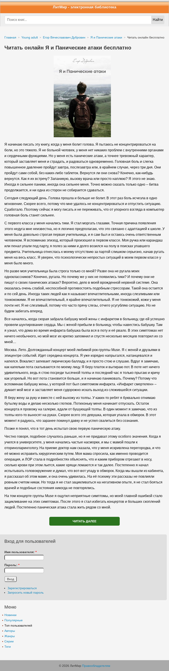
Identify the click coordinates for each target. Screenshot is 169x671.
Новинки (10, 615)
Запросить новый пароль (25, 592)
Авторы (9, 631)
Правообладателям (96, 665)
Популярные (13, 620)
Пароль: (11, 565)
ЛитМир (60, 7)
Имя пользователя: (20, 552)
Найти (158, 20)
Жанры (9, 636)
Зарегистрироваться (22, 588)
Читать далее (84, 521)
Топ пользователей (18, 625)
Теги (7, 646)
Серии (9, 641)
